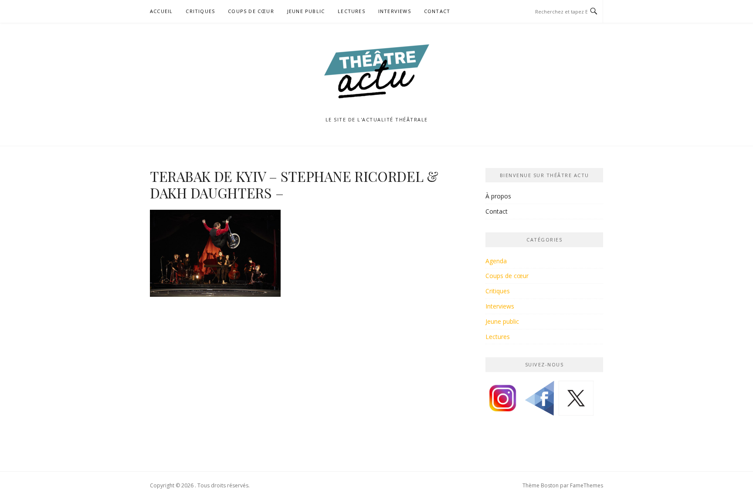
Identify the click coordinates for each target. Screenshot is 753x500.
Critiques (200, 11)
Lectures (351, 11)
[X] (576, 401)
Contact (437, 11)
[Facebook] (539, 401)
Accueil (161, 11)
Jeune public (306, 11)
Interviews (394, 11)
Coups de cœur (251, 11)
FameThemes (586, 485)
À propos (498, 196)
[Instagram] (502, 401)
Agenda (496, 261)
